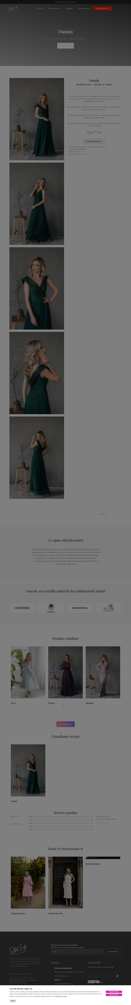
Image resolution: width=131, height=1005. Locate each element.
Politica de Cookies (61, 996)
